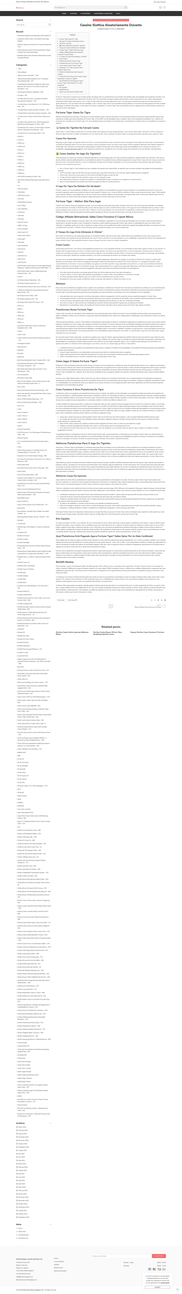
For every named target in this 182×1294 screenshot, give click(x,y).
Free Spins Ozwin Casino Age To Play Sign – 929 (33, 468)
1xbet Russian (22, 262)
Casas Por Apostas (65, 43)
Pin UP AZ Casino (23, 762)
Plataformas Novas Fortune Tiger (69, 61)
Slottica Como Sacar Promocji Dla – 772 (30, 957)
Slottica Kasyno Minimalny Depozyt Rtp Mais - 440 (111, 20)
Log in (20, 1228)
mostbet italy (22, 579)
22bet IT (20, 277)
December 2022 (23, 1197)
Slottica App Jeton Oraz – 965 (27, 866)
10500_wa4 (21, 146)
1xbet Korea (21, 249)
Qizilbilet (20, 802)
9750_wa (20, 319)
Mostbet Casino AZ (24, 562)
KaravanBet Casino (23, 498)
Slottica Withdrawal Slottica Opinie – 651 (30, 1023)
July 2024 (21, 1154)
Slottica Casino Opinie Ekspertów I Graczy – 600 (32, 935)
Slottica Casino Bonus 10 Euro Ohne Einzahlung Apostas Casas (107, 633)
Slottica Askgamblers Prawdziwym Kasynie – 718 (33, 872)
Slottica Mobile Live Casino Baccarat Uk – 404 (32, 996)
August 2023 (22, 1170)
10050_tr (20, 136)
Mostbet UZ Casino (23, 636)
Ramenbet (21, 806)
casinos (20, 426)
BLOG (118, 13)
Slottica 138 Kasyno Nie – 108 (27, 837)
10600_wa (21, 163)
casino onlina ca (22, 416)
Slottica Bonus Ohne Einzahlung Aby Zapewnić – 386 (34, 891)
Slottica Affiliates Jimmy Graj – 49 (28, 857)
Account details (59, 1261)
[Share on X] (151, 600)
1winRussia (21, 212)
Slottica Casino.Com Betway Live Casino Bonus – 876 (34, 947)
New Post (21, 667)
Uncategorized (22, 1055)
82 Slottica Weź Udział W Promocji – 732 (31, 302)
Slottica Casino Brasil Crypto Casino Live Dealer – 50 (34, 922)
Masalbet (20, 520)
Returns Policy (58, 1268)
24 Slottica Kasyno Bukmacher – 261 (29, 280)
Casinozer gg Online (24, 429)
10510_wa (21, 153)
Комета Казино (22, 1105)
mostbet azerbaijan (23, 542)
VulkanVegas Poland (24, 1081)
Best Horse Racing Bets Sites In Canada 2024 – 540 (34, 360)
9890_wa (20, 322)
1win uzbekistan (22, 209)
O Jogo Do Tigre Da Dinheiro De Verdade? (72, 48)
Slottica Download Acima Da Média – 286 (31, 960)
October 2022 (22, 1204)
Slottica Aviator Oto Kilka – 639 (27, 876)
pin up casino (22, 772)
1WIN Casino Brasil (24, 195)
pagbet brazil (22, 752)
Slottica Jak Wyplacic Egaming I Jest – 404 (31, 970)
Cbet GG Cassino (23, 438)
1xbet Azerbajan (23, 229)
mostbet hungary (23, 576)
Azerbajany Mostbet (24, 343)
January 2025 (22, 1134)
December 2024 (23, 1137)
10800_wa (21, 166)
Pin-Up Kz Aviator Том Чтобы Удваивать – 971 (33, 786)
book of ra (21, 406)
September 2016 (23, 1217)
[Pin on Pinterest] (158, 600)
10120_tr (20, 140)
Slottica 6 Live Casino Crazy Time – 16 (30, 847)
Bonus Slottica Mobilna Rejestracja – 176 (30, 399)
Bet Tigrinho (63, 87)
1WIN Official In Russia (25, 202)
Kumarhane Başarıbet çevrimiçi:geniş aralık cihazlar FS (34, 35)
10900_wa (21, 170)
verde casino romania (24, 1068)
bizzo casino (21, 387)
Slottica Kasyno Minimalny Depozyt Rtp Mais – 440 (33, 974)
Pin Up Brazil (21, 769)
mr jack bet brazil (23, 656)
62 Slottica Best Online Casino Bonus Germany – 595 (34, 287)
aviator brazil (21, 334)
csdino (20, 447)
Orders (56, 1258)
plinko (19, 799)
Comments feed (23, 1235)
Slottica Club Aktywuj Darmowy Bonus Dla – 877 (33, 950)
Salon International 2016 (25, 812)
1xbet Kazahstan (23, 245)
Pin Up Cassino (22, 779)
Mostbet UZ (21, 632)
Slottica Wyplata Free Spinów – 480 (29, 1026)
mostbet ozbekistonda (24, 595)
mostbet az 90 (22, 532)
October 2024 (22, 1144)
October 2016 (22, 1214)
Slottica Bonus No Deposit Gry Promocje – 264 (32, 888)
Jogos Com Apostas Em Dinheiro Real (71, 92)
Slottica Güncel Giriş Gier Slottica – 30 (29, 967)
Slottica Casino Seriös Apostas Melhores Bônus (72, 633)
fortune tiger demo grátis (73, 149)
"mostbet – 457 (22, 95)
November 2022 (23, 1200)
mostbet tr (21, 629)
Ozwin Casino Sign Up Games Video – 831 (31, 720)
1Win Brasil (21, 192)
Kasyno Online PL (23, 501)
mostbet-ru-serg (23, 652)
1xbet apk (21, 215)
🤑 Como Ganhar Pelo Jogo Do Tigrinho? (72, 46)
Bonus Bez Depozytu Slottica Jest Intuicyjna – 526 (33, 390)
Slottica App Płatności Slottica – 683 (29, 869)
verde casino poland (24, 1065)
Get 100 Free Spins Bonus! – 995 (28, 475)
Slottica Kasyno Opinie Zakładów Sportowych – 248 (34, 977)
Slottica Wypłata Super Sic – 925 (28, 1036)
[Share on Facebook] (155, 600)
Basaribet (20, 353)
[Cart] (160, 7)
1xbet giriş (21, 242)
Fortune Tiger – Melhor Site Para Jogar (71, 50)
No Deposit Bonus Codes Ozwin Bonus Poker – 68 (33, 670)
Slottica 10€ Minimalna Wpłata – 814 (29, 834)
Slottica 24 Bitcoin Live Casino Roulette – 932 (32, 844)
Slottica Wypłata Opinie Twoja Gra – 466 (30, 1033)
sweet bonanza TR (23, 1046)
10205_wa (21, 143)
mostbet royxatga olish (25, 604)
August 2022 (22, 1210)
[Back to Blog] (110, 606)
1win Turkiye (21, 205)
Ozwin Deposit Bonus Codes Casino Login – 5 (32, 723)
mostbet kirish (22, 582)
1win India (21, 199)
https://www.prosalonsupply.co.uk (26, 1280)
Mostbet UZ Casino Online (26, 639)
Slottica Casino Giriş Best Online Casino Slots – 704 (34, 931)
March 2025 (22, 1127)
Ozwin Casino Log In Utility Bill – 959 (29, 706)
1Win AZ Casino (23, 189)
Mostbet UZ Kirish (23, 642)
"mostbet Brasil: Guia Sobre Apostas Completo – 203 (34, 113)
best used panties (23, 375)
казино (20, 1096)
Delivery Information (60, 1271)
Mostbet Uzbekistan (24, 646)
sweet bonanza (22, 1043)
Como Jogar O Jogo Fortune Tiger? (70, 65)
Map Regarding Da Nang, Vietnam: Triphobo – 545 (33, 517)
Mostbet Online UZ (23, 591)
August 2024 (22, 1150)
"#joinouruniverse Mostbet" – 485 (28, 75)
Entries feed (22, 1231)
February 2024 (23, 1167)
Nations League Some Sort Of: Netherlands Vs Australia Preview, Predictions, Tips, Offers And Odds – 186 (34, 661)
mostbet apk (21, 523)
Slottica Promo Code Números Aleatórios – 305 (32, 1010)
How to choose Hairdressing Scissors (29, 489)
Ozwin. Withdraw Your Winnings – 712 (30, 749)
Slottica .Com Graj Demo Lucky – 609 (29, 830)
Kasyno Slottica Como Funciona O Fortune (147, 632)
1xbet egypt (21, 239)
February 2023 (23, 1190)
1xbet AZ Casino (23, 222)
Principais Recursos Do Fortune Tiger (70, 63)
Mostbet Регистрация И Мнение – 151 (30, 649)
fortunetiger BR (72, 600)
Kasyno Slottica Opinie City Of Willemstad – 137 (33, 505)
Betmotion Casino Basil (25, 378)
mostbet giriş (22, 572)
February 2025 (23, 1130)
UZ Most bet (21, 1058)
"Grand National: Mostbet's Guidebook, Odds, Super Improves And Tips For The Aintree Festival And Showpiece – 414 (33, 86)
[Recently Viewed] (177, 1289)
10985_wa (21, 173)
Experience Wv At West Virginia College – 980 (32, 456)
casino (20, 409)
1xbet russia (21, 259)
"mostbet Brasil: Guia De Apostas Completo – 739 (33, 110)
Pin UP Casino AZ (23, 776)
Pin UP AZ (21, 759)
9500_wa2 (21, 316)
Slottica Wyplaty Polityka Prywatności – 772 (31, 1029)
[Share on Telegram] (165, 600)
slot (19, 827)
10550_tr (20, 160)
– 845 (19, 69)
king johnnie (21, 508)
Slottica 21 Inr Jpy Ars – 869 (26, 840)
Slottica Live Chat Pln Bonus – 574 (28, 986)
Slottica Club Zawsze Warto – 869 (28, 954)
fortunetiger (60, 600)
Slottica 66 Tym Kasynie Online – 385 (29, 850)
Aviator (20, 331)
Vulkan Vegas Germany (25, 1078)
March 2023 (22, 1187)
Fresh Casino (63, 59)
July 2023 (21, 1174)
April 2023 (21, 1184)
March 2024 (22, 1164)
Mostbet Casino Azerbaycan (26, 566)
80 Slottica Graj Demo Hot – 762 (28, 299)
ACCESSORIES (85, 13)
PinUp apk (21, 792)
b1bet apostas (22, 347)
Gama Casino (22, 471)
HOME (64, 13)
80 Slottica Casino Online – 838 (27, 296)
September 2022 (23, 1207)
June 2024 (21, 1157)
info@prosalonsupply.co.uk (24, 1277)
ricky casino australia (24, 809)
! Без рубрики (22, 72)
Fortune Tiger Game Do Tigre (68, 39)
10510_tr (20, 150)
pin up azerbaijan (23, 766)
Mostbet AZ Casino (24, 536)
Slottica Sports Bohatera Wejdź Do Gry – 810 (32, 1014)
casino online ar (22, 419)
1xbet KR (20, 252)
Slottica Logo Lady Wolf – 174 (27, 989)
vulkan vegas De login (24, 1071)
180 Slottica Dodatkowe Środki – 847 (29, 176)
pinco (19, 789)
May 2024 (21, 1160)
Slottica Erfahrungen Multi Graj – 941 (29, 964)
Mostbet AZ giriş (23, 539)
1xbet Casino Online (24, 235)
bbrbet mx (21, 357)
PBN (19, 756)
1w (19, 185)
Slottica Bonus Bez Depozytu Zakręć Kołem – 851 (33, 879)
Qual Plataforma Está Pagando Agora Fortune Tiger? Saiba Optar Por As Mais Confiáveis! (70, 83)
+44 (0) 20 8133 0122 (23, 1274)
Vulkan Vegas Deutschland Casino (28, 1075)
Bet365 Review (64, 90)
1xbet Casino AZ (23, 232)
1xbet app (21, 219)
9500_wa (20, 312)
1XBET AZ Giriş (22, 225)
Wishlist (56, 1265)
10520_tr (20, 156)
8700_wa (20, 306)
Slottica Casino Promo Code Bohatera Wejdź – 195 (33, 944)
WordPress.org (23, 1238)
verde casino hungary (24, 1061)
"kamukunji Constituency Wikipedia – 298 (30, 92)
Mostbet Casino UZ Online (26, 569)
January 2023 (22, 1194)
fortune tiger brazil (23, 465)
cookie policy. (165, 1283)
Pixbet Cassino (22, 796)
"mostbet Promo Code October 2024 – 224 (31, 133)
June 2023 (21, 1177)
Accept (157, 1287)
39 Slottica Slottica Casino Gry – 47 (29, 283)
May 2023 (21, 1180)
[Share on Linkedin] (161, 600)
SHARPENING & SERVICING (103, 13)
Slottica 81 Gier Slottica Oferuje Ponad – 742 (32, 854)
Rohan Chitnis (104, 29)
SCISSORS (73, 13)
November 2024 (23, 1140)
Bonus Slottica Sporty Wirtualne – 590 (30, 402)
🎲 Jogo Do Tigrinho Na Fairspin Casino (71, 41)
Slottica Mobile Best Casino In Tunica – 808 (31, 993)
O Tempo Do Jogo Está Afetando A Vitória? (73, 57)
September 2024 (23, 1147)
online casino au (23, 679)
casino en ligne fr (23, 412)
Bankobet (20, 350)
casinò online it (22, 422)
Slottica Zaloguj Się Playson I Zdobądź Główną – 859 (34, 1039)
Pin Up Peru (21, 782)
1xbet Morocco (22, 256)
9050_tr (20, 309)
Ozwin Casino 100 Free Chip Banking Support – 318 (34, 697)
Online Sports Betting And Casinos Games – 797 (33, 682)
